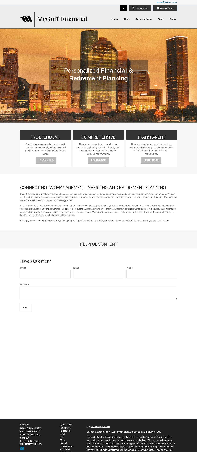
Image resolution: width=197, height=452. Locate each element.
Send (26, 307)
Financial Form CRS (100, 426)
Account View (166, 8)
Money (63, 440)
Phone (129, 268)
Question (24, 284)
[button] (115, 19)
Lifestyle (64, 443)
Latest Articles (66, 446)
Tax (61, 437)
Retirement (65, 428)
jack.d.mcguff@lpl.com (31, 444)
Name (23, 268)
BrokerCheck (154, 432)
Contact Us (142, 8)
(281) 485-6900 (34, 428)
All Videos (65, 449)
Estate (63, 434)
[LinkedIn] (123, 8)
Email (76, 268)
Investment (65, 431)
